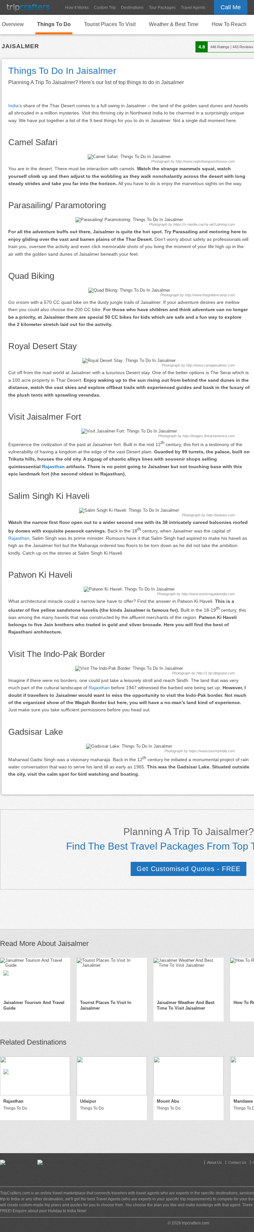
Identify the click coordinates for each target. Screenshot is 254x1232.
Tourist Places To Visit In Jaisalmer (105, 1005)
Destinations (132, 7)
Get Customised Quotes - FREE (188, 868)
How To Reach (229, 24)
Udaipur (88, 1101)
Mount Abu (168, 1101)
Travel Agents (193, 7)
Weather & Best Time (173, 24)
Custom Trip (105, 7)
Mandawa (243, 1101)
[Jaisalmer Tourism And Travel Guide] (35, 977)
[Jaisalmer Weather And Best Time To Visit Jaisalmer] (188, 977)
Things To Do (54, 24)
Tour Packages (162, 7)
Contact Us (237, 1162)
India (13, 105)
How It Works (77, 7)
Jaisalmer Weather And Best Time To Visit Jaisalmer (185, 1005)
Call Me (231, 7)
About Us (214, 1162)
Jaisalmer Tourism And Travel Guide (33, 1005)
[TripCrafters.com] (28, 7)
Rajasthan (53, 466)
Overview (13, 24)
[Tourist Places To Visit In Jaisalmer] (112, 977)
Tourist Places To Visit (110, 24)
